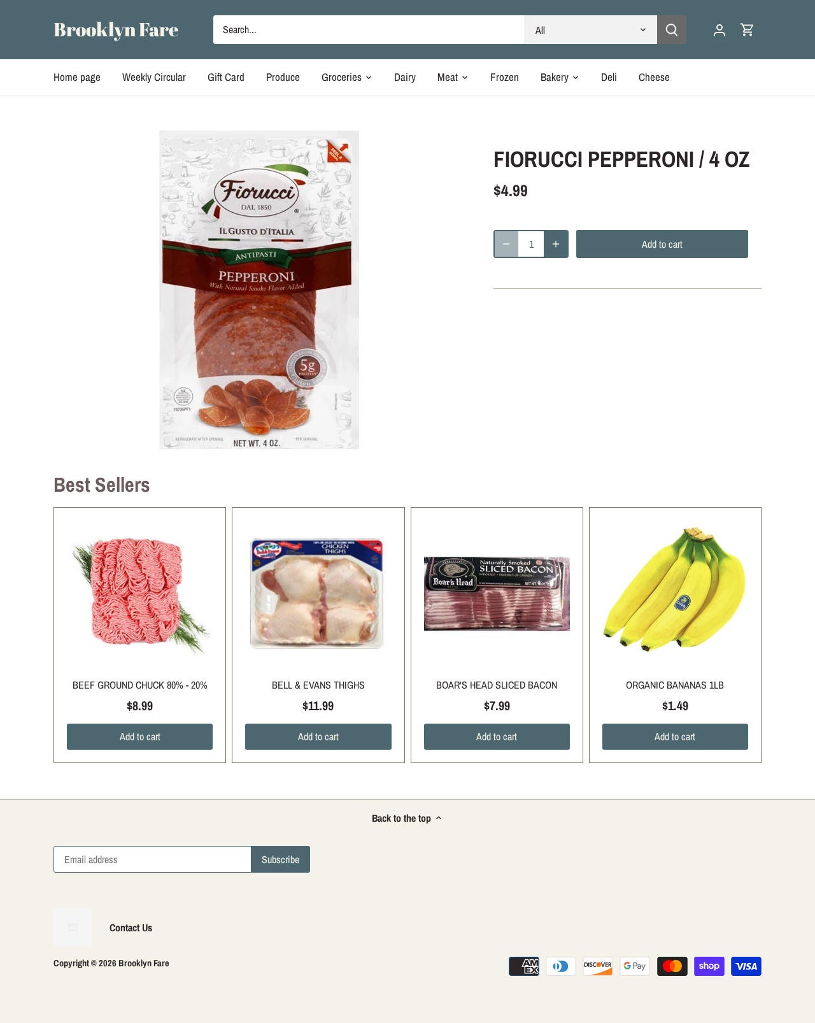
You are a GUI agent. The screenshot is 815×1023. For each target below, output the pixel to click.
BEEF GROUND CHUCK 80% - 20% (140, 685)
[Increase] (556, 244)
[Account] (719, 29)
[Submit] (671, 29)
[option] (258, 290)
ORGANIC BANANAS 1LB (675, 685)
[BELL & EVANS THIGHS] (318, 593)
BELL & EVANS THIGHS (318, 685)
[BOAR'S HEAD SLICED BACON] (497, 593)
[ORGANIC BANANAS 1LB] (675, 593)
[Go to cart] (747, 29)
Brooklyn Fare (115, 29)
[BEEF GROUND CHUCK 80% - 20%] (140, 593)
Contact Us (131, 927)
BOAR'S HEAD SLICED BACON (496, 685)
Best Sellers (101, 484)
